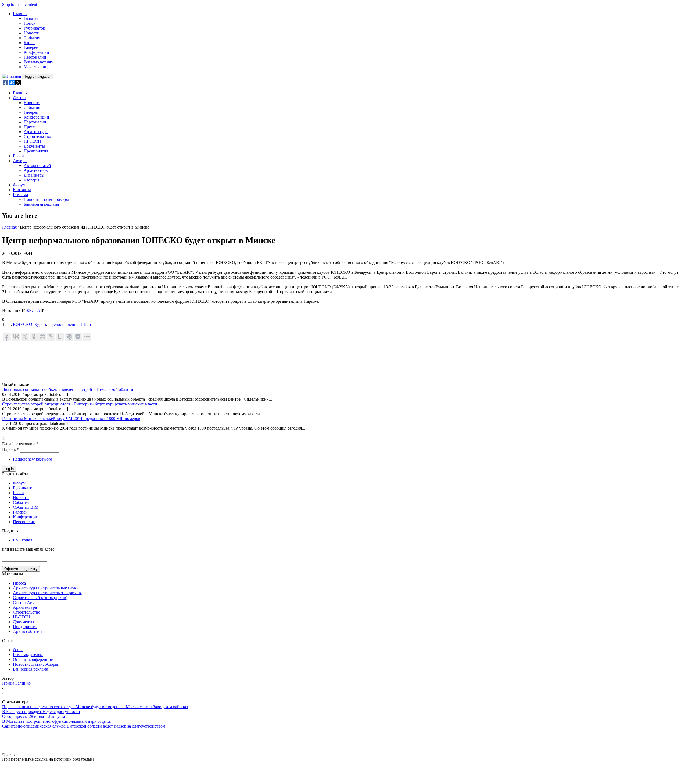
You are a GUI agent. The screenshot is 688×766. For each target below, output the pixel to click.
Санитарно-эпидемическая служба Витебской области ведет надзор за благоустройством (83, 726)
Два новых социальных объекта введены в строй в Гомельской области (67, 389)
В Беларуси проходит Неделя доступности (41, 711)
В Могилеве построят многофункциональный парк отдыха (56, 721)
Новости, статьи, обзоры (46, 199)
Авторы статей (37, 165)
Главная (20, 13)
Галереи (31, 47)
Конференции (36, 52)
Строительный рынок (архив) (40, 597)
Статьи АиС (24, 602)
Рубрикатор (34, 28)
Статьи (19, 97)
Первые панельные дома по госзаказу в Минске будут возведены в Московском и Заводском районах (95, 706)
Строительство (37, 136)
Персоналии (35, 57)
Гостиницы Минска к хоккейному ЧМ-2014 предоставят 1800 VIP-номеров (71, 418)
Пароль (10, 449)
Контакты (22, 189)
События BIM (25, 507)
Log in (9, 469)
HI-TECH (32, 141)
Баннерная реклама (41, 204)
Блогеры (31, 180)
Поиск (29, 23)
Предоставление (63, 324)
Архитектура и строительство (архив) (47, 592)
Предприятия (36, 151)
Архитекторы (36, 170)
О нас (18, 649)
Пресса (30, 126)
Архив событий (27, 631)
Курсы (40, 324)
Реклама (20, 194)
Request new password (32, 459)
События (32, 37)
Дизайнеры (34, 175)
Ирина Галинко (16, 683)
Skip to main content (19, 4)
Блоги (29, 42)
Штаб (86, 324)
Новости (32, 33)
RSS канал (22, 540)
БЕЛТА (33, 310)
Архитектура (36, 131)
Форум (19, 185)
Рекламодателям (38, 62)
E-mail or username (20, 443)
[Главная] (12, 76)
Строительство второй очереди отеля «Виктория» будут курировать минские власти (79, 404)
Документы (34, 146)
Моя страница (36, 67)
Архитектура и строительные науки (46, 588)
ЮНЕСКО (22, 324)
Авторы (20, 160)
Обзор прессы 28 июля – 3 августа (33, 716)
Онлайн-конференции (33, 659)
